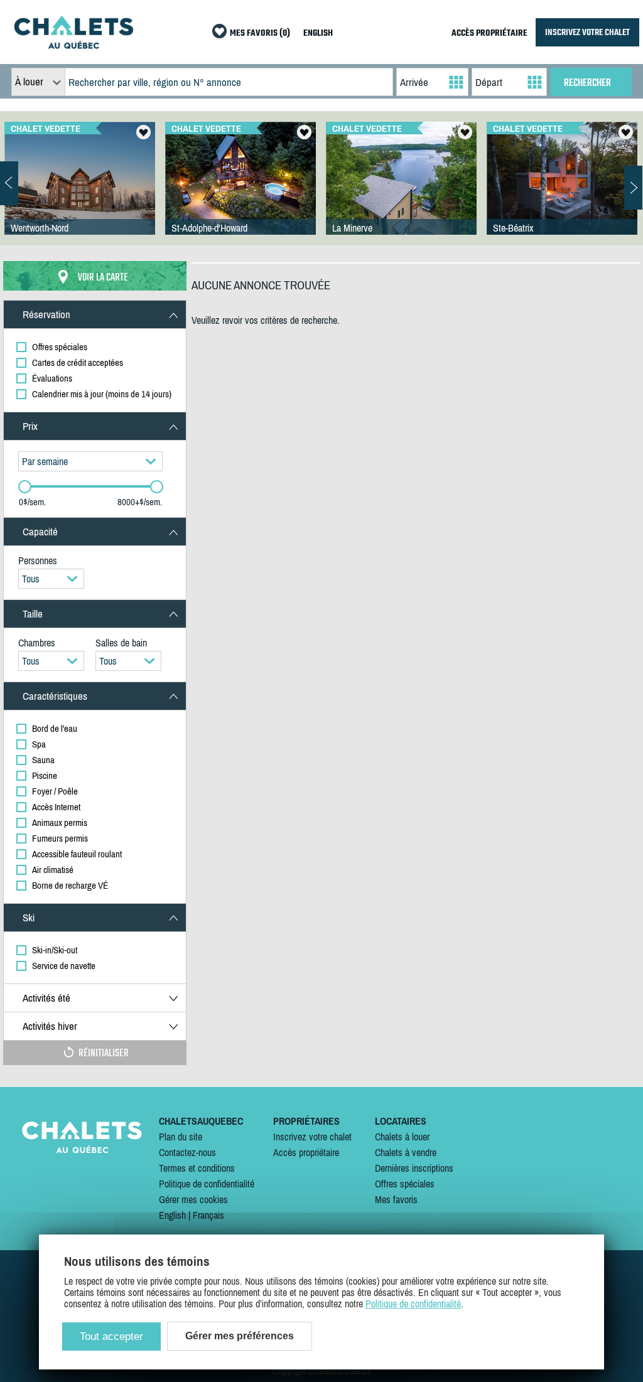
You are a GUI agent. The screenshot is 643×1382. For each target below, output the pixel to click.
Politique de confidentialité (206, 1183)
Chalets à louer (402, 1136)
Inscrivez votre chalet (312, 1136)
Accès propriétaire (306, 1152)
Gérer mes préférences (239, 1336)
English (172, 1215)
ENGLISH (318, 33)
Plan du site (180, 1136)
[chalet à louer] (73, 45)
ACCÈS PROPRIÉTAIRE (489, 33)
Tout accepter (111, 1336)
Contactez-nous (187, 1152)
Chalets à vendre (405, 1152)
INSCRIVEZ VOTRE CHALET (587, 32)
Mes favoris (396, 1199)
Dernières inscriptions (414, 1168)
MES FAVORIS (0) (260, 33)
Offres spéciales (405, 1183)
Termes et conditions (197, 1168)
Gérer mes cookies (193, 1199)
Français (208, 1215)
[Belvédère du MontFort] (79, 191)
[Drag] (24, 486)
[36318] (240, 191)
